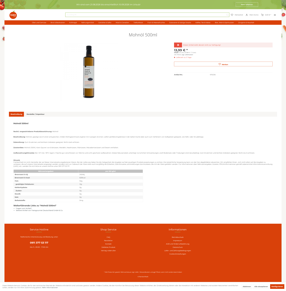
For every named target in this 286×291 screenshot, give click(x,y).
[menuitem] (147, 15)
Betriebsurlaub (177, 237)
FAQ (108, 237)
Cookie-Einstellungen (177, 254)
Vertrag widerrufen (108, 251)
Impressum (177, 241)
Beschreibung (16, 114)
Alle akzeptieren (261, 287)
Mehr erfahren (247, 5)
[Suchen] (227, 15)
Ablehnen (247, 287)
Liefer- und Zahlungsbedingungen (177, 251)
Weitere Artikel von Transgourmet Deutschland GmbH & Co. (39, 210)
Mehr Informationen (50, 288)
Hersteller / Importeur (35, 114)
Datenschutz (178, 247)
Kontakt (108, 244)
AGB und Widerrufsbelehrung (177, 244)
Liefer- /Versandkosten (142, 272)
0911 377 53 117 (39, 242)
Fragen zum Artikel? (23, 208)
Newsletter (108, 241)
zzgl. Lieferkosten (187, 54)
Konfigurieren (277, 287)
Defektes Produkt (108, 247)
